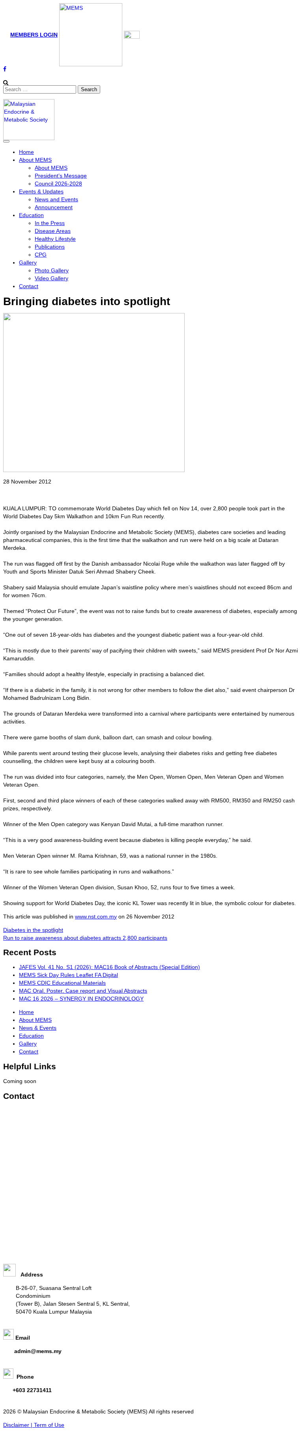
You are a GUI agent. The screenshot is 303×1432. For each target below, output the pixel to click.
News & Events (37, 1028)
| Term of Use (47, 1425)
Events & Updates (41, 191)
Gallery (28, 262)
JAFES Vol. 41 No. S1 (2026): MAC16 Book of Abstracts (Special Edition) (109, 967)
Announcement (54, 207)
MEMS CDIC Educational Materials (62, 983)
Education (31, 215)
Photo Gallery (52, 270)
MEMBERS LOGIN (34, 35)
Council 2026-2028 (58, 183)
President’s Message (61, 175)
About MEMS (35, 160)
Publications (50, 247)
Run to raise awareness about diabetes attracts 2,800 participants (85, 938)
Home (26, 152)
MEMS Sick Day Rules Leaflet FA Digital (68, 975)
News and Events (56, 199)
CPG (41, 254)
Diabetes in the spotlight (33, 930)
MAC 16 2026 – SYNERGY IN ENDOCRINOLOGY (81, 998)
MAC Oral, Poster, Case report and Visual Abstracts (83, 991)
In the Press (50, 223)
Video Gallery (51, 278)
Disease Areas (53, 231)
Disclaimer (17, 1425)
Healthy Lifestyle (55, 239)
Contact (28, 286)
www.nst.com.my (96, 916)
